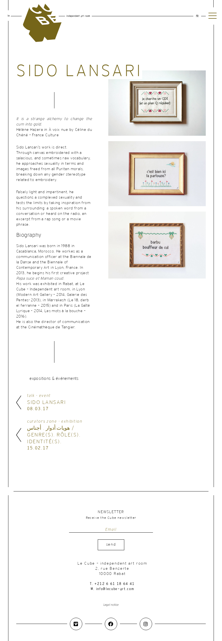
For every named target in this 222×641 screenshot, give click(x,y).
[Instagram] (146, 624)
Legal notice (111, 604)
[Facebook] (111, 624)
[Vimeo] (76, 624)
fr (197, 16)
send (111, 544)
